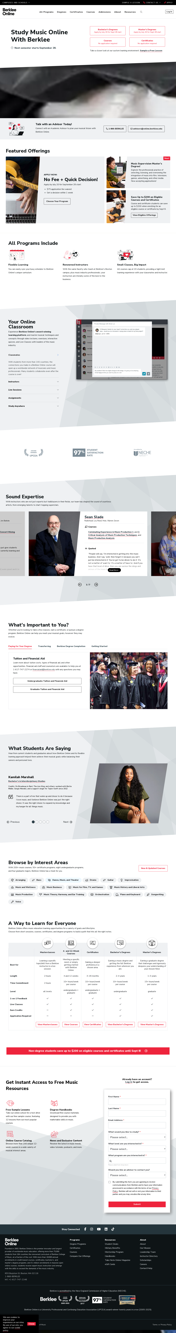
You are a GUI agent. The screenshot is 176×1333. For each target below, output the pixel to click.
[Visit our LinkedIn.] (106, 1229)
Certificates (76, 12)
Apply (169, 3)
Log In (169, 11)
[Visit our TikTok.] (112, 1229)
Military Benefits (112, 1248)
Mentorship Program (114, 1252)
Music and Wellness (25, 887)
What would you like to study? (123, 1132)
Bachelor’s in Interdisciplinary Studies (26, 781)
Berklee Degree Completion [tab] (71, 646)
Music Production (24, 894)
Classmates (14, 355)
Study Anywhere (16, 406)
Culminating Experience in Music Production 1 (110, 532)
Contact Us (152, 3)
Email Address (115, 1120)
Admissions (105, 12)
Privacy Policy (166, 1324)
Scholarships (145, 1260)
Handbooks (110, 1256)
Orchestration (102, 894)
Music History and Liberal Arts (129, 887)
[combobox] (137, 1160)
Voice (18, 901)
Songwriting (157, 894)
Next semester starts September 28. (35, 48)
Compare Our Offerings (80, 1256)
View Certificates (92, 1024)
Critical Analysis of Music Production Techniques (112, 535)
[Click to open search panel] (140, 12)
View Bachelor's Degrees (120, 1024)
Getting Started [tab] (99, 646)
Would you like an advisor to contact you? (129, 1170)
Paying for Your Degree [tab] (20, 646)
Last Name (113, 1108)
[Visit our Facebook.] (85, 1229)
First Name (113, 1097)
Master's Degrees (147, 30)
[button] (96, 584)
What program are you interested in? (126, 1155)
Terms (155, 1324)
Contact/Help (146, 1268)
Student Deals (111, 1244)
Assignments (14, 398)
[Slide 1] (33, 821)
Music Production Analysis (101, 538)
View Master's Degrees (152, 1024)
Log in (128, 1082)
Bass (38, 880)
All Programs (46, 12)
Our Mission (145, 1248)
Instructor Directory (149, 1256)
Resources (130, 12)
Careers (143, 1264)
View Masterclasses (47, 1024)
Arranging (20, 880)
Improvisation (131, 880)
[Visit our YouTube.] (99, 1229)
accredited (64, 1290)
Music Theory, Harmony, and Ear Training (63, 894)
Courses (90, 12)
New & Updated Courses (153, 868)
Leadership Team (148, 1252)
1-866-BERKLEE (116, 128)
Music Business (54, 887)
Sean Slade (94, 517)
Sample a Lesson (131, 3)
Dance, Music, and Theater (65, 880)
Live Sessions (15, 389)
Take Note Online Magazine (117, 1260)
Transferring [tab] (44, 646)
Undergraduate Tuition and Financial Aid (47, 681)
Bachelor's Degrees (107, 30)
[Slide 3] (40, 821)
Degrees (61, 12)
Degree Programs (78, 1244)
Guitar (110, 880)
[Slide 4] (44, 821)
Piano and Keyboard (130, 894)
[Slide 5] (47, 821)
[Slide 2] (36, 821)
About (117, 12)
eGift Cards (110, 1264)
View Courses (71, 1024)
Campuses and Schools (15, 3)
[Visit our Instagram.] (92, 1229)
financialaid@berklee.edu (43, 669)
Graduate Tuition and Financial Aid (47, 689)
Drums (92, 880)
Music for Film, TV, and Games (87, 887)
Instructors (13, 381)
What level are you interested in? (125, 1144)
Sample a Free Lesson (151, 50)
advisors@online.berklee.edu (147, 128)
